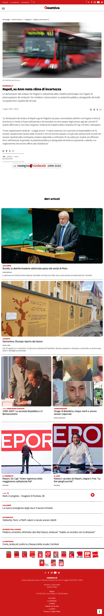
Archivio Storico (17, 19)
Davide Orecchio (7, 272)
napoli (9, 157)
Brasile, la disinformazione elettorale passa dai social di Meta (35, 268)
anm (16, 157)
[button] (91, 110)
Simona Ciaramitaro (59, 418)
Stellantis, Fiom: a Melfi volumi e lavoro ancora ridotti (29, 520)
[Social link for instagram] (95, 2)
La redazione (14, 2)
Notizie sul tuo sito (52, 606)
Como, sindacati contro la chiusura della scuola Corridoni (31, 544)
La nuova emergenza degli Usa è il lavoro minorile (28, 508)
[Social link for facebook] (92, 2)
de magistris (7, 159)
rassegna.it (28, 19)
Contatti (5, 2)
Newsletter (25, 2)
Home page (6, 19)
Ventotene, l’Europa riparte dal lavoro (23, 341)
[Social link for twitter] (88, 2)
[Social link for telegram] (102, 2)
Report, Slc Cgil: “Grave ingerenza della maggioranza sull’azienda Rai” (22, 480)
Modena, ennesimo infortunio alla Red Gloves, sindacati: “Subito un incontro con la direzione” (49, 532)
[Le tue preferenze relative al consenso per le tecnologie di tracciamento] (99, 611)
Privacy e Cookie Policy (52, 611)
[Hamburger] (3, 8)
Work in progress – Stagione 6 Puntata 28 (23, 496)
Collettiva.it (52, 578)
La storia (52, 609)
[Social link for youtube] (98, 2)
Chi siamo (52, 598)
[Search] (34, 2)
